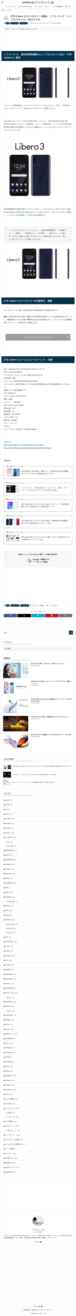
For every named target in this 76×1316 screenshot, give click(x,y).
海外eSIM (11, 1172)
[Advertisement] (38, 39)
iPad (9, 915)
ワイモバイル (12, 1117)
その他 (10, 1103)
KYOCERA (11, 941)
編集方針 (34, 1310)
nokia (9, 983)
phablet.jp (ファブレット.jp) (38, 2)
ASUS (10, 833)
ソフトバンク (14, 23)
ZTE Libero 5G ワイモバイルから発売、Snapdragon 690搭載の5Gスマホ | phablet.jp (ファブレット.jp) (44, 522)
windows (11, 1076)
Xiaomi (10, 1080)
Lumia (9, 965)
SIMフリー (11, 1034)
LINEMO (11, 1113)
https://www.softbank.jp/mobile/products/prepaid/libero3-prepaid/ (27, 448)
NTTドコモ (12, 993)
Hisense (10, 874)
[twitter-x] (38, 1242)
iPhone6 (11, 932)
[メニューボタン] (2, 2)
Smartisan (10, 1038)
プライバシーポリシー (45, 1310)
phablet (42, 605)
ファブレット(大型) (14, 1139)
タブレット (12, 1126)
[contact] (41, 1242)
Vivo (9, 1066)
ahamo (10, 997)
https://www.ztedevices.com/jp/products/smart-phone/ (24, 445)
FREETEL (11, 860)
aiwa (9, 814)
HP (8, 887)
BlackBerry (11, 850)
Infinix (9, 906)
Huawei (10, 897)
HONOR (11, 883)
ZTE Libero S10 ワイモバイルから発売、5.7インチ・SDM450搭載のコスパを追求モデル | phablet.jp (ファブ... (45, 505)
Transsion (10, 1052)
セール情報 (12, 1099)
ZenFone (11, 1090)
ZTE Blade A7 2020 (12, 212)
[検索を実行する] (71, 633)
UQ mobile (11, 846)
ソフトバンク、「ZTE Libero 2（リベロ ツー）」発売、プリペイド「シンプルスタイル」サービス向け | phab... (44, 489)
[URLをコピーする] (65, 615)
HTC (9, 892)
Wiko (9, 1071)
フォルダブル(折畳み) (15, 1144)
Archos (10, 823)
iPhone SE (11, 928)
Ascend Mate (12, 901)
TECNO (10, 1048)
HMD (9, 878)
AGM (9, 805)
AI (8, 809)
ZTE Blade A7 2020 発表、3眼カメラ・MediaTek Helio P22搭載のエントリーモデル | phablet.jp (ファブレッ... (44, 472)
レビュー (11, 1153)
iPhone (10, 920)
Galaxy (10, 864)
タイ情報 (11, 1121)
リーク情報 (11, 1149)
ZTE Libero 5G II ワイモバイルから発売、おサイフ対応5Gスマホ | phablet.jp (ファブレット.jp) (45, 538)
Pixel (9, 1024)
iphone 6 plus (12, 924)
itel (8, 937)
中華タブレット (13, 1130)
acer (9, 800)
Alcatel (10, 819)
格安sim (10, 1163)
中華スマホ (12, 1158)
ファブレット (23, 23)
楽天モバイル (12, 1167)
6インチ (35, 605)
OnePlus (11, 1002)
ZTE (8, 23)
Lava (9, 946)
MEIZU (10, 969)
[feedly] (39, 1306)
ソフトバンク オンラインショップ (38, 337)
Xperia (10, 1085)
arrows (10, 828)
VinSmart (10, 1062)
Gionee (10, 869)
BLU (9, 855)
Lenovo (10, 956)
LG (9, 960)
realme (11, 1011)
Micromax (11, 974)
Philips (10, 1020)
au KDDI (11, 837)
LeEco (9, 951)
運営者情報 (27, 1310)
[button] (10, 615)
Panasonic (11, 1015)
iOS (9, 910)
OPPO (10, 1006)
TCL (9, 1043)
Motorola (11, 979)
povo (10, 842)
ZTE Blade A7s (26, 212)
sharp (10, 1029)
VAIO (9, 1057)
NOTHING (11, 988)
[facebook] (35, 1242)
